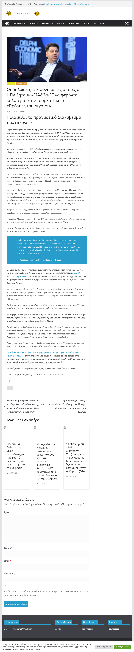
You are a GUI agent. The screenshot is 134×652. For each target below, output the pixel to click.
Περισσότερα (87, 629)
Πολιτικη (33, 23)
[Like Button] (10, 388)
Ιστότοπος (9, 573)
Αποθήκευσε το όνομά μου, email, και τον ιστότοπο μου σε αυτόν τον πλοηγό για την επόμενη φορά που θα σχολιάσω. (46, 593)
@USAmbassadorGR (44, 240)
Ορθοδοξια (47, 23)
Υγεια (86, 23)
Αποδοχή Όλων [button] (122, 646)
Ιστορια (60, 23)
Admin (22, 111)
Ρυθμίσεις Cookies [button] (104, 646)
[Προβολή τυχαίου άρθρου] (127, 23)
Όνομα (8, 548)
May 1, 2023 (56, 260)
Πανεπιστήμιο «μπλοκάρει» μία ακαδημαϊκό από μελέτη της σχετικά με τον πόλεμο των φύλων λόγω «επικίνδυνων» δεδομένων (25, 406)
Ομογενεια (98, 23)
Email (7, 560)
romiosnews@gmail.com (21, 629)
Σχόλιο (8, 512)
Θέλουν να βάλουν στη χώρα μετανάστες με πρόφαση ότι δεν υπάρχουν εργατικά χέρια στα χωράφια (16, 456)
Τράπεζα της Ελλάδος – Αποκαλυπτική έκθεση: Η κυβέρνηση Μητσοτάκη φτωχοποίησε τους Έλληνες (67, 406)
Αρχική (58, 629)
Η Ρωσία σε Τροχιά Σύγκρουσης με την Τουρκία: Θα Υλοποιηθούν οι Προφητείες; (67, 5)
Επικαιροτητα (18, 23)
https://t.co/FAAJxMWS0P (28, 253)
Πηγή (9, 380)
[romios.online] (7, 23)
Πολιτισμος (74, 23)
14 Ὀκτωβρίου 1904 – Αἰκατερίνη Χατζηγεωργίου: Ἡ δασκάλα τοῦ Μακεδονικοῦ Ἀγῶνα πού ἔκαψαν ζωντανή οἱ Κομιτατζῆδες (76, 457)
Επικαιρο (11, 83)
